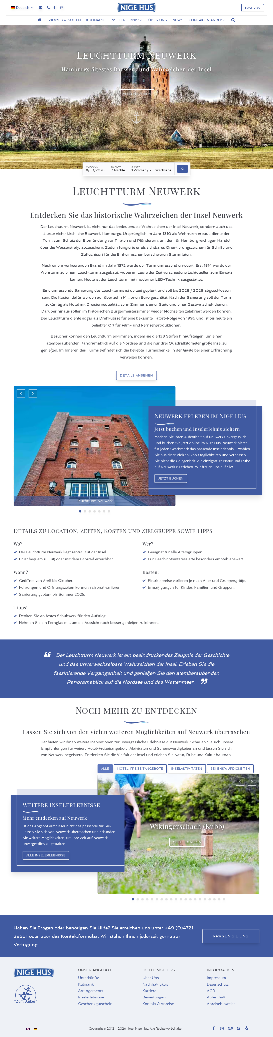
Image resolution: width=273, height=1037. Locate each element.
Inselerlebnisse (91, 997)
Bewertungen (154, 997)
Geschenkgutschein (95, 1004)
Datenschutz (217, 984)
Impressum (216, 978)
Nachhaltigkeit (155, 984)
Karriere (149, 991)
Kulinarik (86, 984)
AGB (211, 991)
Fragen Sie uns (230, 936)
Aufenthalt (216, 997)
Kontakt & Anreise (158, 1004)
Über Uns (150, 978)
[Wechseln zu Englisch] (28, 1029)
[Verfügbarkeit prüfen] (182, 169)
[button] (233, 20)
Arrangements (90, 991)
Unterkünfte (88, 978)
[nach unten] (136, 118)
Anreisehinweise (221, 1004)
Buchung (253, 7)
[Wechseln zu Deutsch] (35, 1029)
